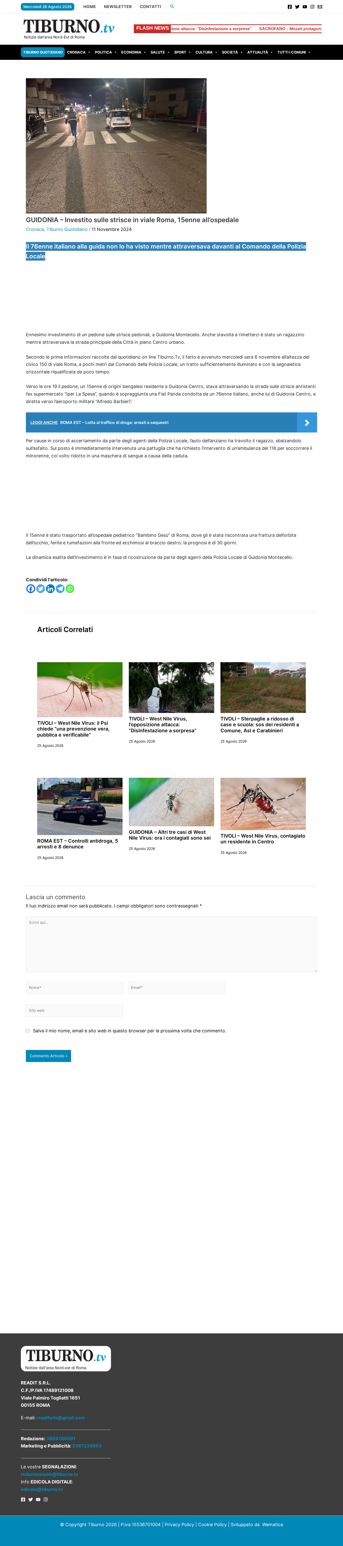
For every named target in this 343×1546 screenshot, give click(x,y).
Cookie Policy (212, 1524)
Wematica (272, 1524)
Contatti (150, 6)
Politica (103, 52)
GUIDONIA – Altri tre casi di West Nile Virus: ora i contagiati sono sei (170, 835)
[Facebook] (290, 7)
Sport (180, 52)
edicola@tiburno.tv (42, 1489)
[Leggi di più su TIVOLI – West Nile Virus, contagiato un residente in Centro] (263, 803)
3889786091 (60, 1438)
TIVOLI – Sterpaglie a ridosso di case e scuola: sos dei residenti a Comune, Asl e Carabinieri (259, 725)
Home (89, 6)
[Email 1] (320, 7)
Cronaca (76, 52)
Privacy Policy (179, 1524)
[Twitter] (297, 7)
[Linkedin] (50, 588)
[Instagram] (312, 7)
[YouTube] (305, 7)
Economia (131, 52)
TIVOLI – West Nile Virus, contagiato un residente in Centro (262, 839)
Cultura (204, 52)
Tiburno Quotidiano (43, 52)
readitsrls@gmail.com (61, 1417)
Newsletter (118, 6)
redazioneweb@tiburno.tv (49, 1474)
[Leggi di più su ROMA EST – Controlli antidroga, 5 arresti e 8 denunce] (80, 806)
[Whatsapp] (70, 588)
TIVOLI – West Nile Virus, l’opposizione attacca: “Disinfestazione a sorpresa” (162, 725)
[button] (172, 6)
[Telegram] (60, 588)
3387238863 (87, 1445)
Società (230, 52)
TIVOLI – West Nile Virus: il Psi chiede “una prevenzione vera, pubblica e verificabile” (73, 729)
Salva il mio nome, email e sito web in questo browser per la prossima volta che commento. (129, 1030)
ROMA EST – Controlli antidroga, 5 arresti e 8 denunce (77, 844)
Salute (158, 52)
